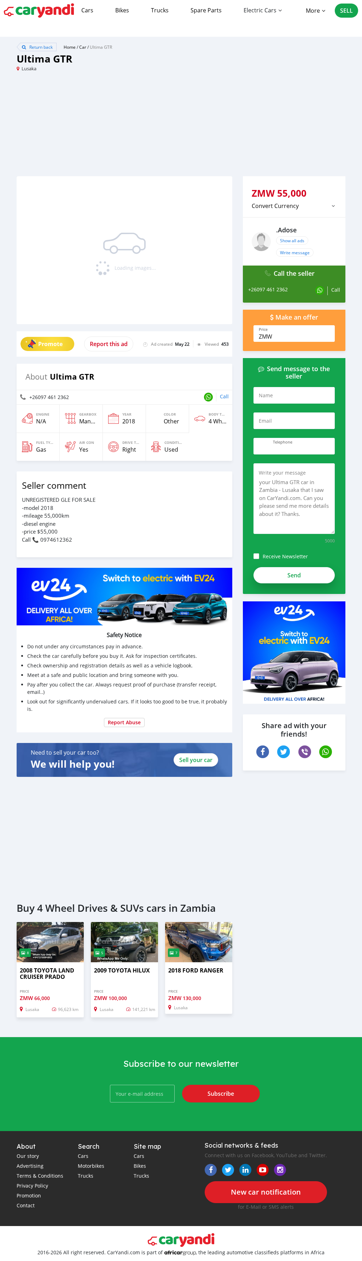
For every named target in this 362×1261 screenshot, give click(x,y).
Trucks (160, 10)
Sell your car (195, 760)
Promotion (29, 1195)
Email (265, 420)
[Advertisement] (99, 126)
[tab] (294, 206)
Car (82, 47)
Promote (50, 344)
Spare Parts (206, 10)
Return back (40, 47)
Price (263, 329)
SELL (346, 10)
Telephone (282, 442)
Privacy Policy (32, 1185)
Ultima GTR (101, 47)
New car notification (266, 1192)
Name (266, 395)
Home (70, 47)
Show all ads (292, 240)
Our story (28, 1156)
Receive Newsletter (285, 556)
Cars (87, 10)
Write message (295, 252)
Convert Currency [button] (275, 206)
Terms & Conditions (40, 1175)
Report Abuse (124, 722)
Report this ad (109, 344)
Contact (26, 1205)
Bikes (122, 10)
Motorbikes (91, 1165)
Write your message (282, 472)
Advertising (30, 1165)
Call (224, 396)
